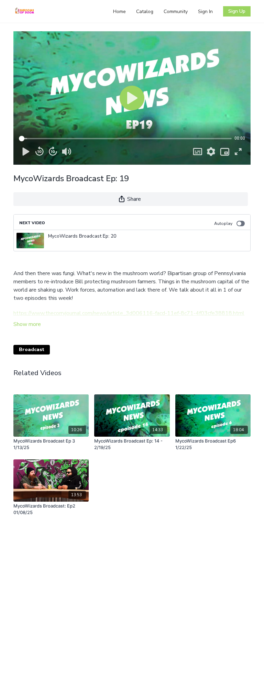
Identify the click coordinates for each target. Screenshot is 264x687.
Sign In (205, 11)
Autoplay (223, 223)
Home (119, 11)
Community (176, 11)
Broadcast (31, 349)
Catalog (144, 11)
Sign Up (236, 11)
